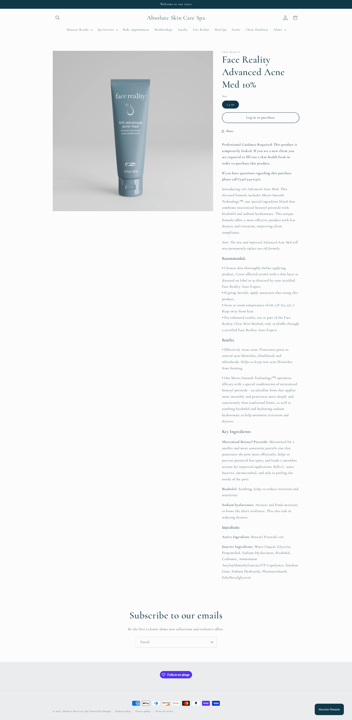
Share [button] (230, 131)
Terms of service (164, 711)
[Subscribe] (211, 642)
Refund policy (123, 711)
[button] (58, 18)
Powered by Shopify (100, 711)
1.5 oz (230, 104)
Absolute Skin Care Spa (75, 711)
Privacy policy (143, 711)
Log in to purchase (260, 117)
